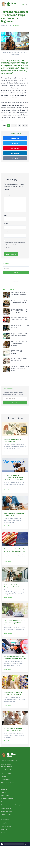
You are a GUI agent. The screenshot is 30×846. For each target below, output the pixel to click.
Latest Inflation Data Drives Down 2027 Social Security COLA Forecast (19, 310)
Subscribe (15, 402)
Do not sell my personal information (11, 805)
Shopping (4, 829)
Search (16, 272)
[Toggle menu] (23, 4)
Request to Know (6, 808)
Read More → (8, 452)
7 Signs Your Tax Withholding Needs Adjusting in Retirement (19, 343)
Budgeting (15, 25)
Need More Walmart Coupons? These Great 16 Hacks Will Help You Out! (13, 477)
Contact (3, 776)
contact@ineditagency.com (8, 769)
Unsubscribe (4, 792)
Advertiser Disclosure (7, 783)
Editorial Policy (5, 779)
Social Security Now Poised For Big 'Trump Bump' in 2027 (19, 318)
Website (6, 232)
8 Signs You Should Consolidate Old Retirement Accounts (19, 351)
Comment (7, 195)
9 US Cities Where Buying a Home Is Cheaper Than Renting (14, 623)
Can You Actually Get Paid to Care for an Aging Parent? (19, 301)
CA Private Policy (6, 814)
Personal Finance (6, 826)
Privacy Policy (5, 795)
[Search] (27, 4)
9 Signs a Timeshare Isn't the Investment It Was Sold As (19, 334)
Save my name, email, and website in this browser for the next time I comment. (14, 245)
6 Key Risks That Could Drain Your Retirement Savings (19, 293)
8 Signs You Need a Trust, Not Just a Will (20, 326)
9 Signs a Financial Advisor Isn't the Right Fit (19, 359)
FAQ (2, 786)
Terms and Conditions (7, 798)
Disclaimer (4, 802)
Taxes (3, 832)
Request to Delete (6, 811)
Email (6, 224)
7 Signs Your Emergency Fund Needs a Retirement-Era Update (20, 368)
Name (6, 215)
